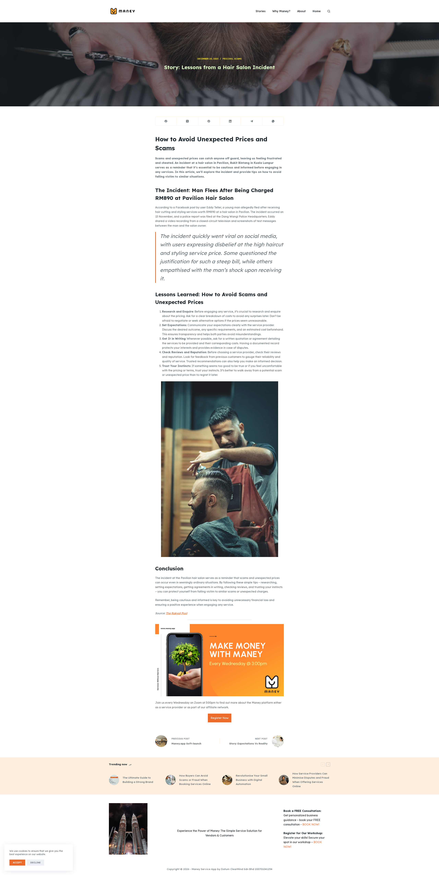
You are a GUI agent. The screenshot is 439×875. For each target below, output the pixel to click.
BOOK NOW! (310, 824)
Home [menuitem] (317, 11)
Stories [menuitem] (260, 11)
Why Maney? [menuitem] (281, 11)
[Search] (329, 11)
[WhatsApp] (273, 121)
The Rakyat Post (176, 613)
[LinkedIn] (230, 121)
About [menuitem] (301, 11)
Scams (238, 58)
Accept (17, 862)
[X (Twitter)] (187, 121)
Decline (35, 862)
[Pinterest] (209, 121)
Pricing (228, 58)
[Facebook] (166, 121)
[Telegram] (251, 121)
